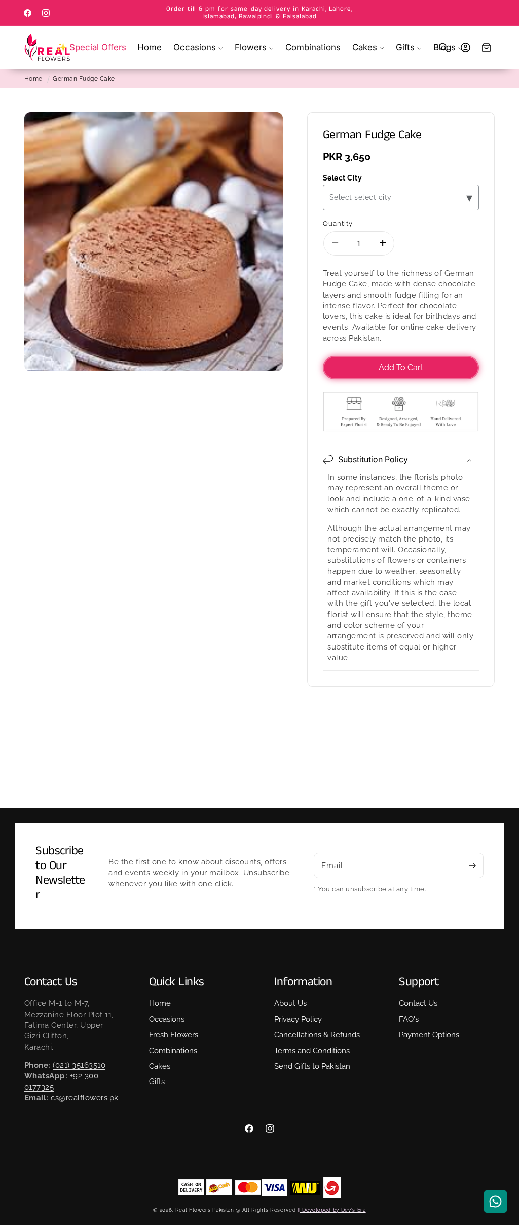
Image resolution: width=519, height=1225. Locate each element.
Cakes (159, 1066)
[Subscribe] (472, 865)
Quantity (338, 223)
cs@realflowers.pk (85, 1097)
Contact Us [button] (51, 982)
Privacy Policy (298, 1019)
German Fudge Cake (84, 78)
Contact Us (418, 1003)
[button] (198, 47)
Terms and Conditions (312, 1050)
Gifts (157, 1081)
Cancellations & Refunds (317, 1034)
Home (33, 78)
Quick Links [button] (176, 982)
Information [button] (303, 982)
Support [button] (419, 982)
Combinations (173, 1050)
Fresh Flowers (173, 1034)
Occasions (166, 1019)
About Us (290, 1003)
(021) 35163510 (79, 1065)
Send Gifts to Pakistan (312, 1066)
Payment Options (429, 1034)
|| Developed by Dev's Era (332, 1210)
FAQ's (409, 1019)
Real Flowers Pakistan (204, 1210)
